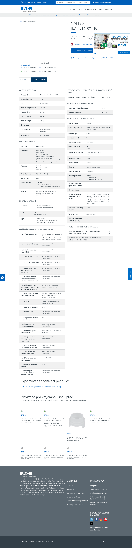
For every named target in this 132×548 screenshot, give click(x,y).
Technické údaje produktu (83, 44)
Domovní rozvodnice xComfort (72, 15)
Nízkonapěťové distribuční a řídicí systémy (47, 15)
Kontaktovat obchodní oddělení (87, 51)
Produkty (29, 15)
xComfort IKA (88, 15)
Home (22, 15)
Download (26, 65)
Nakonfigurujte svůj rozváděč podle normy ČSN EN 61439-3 (93, 58)
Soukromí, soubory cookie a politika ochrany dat (36, 541)
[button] (130, 274)
